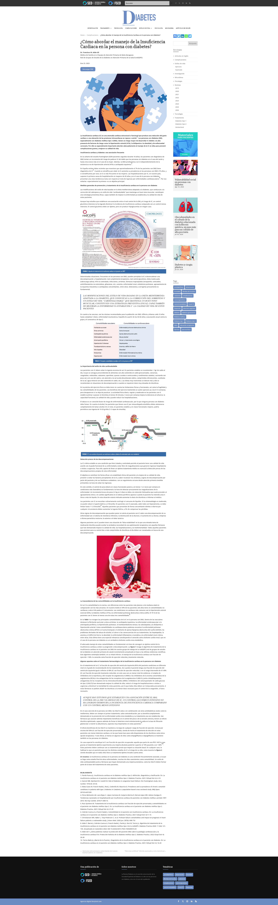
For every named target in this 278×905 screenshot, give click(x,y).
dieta (175, 325)
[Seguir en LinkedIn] (186, 3)
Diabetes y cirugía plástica (183, 266)
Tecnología (118, 28)
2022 (177, 98)
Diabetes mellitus (179, 317)
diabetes (177, 312)
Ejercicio (178, 67)
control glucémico (179, 300)
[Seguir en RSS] (190, 3)
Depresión (177, 308)
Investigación (93, 28)
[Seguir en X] (179, 3)
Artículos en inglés (183, 28)
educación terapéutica (187, 325)
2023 (177, 101)
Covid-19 (191, 304)
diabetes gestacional (188, 312)
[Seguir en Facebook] (176, 3)
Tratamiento (105, 28)
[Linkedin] (182, 36)
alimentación (190, 287)
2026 (177, 110)
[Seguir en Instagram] (183, 3)
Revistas (178, 85)
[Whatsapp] (186, 36)
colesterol (177, 296)
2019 (177, 88)
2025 (177, 107)
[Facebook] (175, 36)
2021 (177, 94)
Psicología (159, 28)
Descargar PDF (88, 69)
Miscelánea (169, 28)
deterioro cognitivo (189, 308)
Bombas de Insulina (189, 291)
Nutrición (178, 70)
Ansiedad (177, 291)
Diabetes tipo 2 (180, 124)
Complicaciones (131, 28)
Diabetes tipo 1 (180, 121)
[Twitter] (178, 36)
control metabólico (180, 304)
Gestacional (179, 127)
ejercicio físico (186, 329)
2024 (177, 104)
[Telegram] (189, 36)
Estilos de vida (144, 28)
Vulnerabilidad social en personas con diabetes (185, 182)
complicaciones (187, 296)
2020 (177, 91)
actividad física (178, 287)
